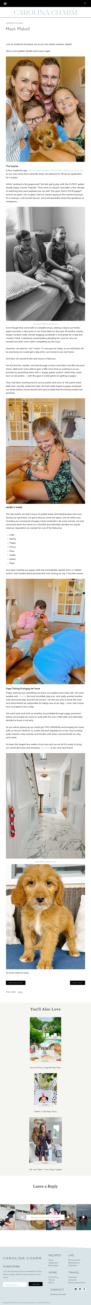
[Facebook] (84, 1290)
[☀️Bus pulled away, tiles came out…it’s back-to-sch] (53, 1217)
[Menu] (5, 3)
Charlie (22, 696)
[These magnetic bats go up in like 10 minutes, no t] (22, 1217)
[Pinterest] (80, 1290)
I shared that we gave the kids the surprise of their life (55, 171)
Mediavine (53, 1302)
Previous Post (15, 983)
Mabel (20, 992)
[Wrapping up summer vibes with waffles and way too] (68, 1217)
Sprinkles (46, 748)
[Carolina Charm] (45, 12)
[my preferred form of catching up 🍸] (37, 1217)
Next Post (78, 983)
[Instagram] (76, 1290)
